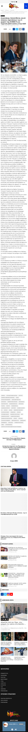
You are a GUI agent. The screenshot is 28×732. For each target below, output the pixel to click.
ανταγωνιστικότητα (16, 399)
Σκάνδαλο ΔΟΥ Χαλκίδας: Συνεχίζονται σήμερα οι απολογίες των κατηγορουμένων (17, 557)
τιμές (2, 424)
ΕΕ (1, 410)
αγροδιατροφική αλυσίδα (12, 395)
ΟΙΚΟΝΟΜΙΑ (4, 675)
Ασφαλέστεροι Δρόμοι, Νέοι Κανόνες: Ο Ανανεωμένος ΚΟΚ (19, 658)
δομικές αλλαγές (20, 408)
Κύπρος (15, 418)
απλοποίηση (21, 401)
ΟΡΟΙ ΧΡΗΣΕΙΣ (4, 700)
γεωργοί (8, 405)
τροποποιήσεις (9, 424)
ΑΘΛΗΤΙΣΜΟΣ (4, 679)
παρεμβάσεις (4, 422)
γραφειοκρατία (14, 405)
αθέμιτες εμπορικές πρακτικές (7, 397)
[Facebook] (11, 2)
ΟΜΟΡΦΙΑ (3, 689)
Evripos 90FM (4, 25)
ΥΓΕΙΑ (2, 681)
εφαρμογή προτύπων (14, 414)
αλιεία (17, 397)
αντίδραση (3, 401)
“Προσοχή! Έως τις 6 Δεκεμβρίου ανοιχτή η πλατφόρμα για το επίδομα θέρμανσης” (7, 659)
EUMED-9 (3, 395)
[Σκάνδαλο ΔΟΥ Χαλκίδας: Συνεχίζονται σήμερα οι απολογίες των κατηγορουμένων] (4, 557)
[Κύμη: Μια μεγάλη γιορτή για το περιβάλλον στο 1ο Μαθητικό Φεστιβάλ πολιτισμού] (4, 566)
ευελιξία (18, 412)
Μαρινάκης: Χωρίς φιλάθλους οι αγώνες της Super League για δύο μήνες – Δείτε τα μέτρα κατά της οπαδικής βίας (13, 489)
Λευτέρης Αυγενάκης (5, 420)
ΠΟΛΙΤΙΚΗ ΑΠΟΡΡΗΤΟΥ (6, 698)
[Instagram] (14, 2)
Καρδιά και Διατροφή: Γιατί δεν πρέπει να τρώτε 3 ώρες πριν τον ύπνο (17, 583)
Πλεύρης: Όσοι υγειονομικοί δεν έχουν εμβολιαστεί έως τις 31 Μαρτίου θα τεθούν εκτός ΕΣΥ (13, 537)
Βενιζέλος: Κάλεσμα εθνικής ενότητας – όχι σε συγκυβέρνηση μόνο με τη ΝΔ (14, 513)
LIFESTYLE (3, 683)
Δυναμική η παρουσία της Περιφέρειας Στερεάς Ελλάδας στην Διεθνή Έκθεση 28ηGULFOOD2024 (14, 447)
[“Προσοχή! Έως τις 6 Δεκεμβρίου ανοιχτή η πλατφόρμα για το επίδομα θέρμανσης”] (7, 651)
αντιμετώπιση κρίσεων (12, 401)
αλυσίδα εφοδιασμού (5, 399)
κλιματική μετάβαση (15, 416)
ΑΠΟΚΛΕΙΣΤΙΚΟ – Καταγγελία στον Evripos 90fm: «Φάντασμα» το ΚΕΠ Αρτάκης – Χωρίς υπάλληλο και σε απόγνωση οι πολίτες (16, 575)
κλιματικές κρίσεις (5, 416)
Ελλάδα (10, 410)
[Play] (12, 729)
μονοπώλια (22, 420)
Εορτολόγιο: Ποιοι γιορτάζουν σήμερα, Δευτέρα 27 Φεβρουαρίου (14, 438)
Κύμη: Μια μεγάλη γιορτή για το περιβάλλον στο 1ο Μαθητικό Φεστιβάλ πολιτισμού (17, 566)
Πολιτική (2, 15)
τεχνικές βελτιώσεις (19, 422)
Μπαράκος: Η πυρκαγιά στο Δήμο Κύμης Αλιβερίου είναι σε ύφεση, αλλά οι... (20, 643)
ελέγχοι (5, 410)
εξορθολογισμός (5, 412)
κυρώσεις (20, 418)
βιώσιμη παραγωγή (13, 403)
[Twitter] (12, 2)
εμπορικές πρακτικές (18, 410)
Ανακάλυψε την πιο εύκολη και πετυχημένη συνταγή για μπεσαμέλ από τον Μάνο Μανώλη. (17, 549)
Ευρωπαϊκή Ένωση (5, 414)
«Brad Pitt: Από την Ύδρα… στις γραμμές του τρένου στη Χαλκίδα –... (13, 623)
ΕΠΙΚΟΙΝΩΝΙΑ (4, 690)
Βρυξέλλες (21, 403)
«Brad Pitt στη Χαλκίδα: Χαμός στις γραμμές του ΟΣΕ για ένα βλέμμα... (6, 643)
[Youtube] (16, 2)
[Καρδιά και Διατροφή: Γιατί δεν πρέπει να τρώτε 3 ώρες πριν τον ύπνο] (4, 585)
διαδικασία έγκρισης (5, 408)
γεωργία (3, 405)
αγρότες (20, 395)
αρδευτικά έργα (4, 403)
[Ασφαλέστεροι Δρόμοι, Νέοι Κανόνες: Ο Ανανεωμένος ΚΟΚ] (20, 651)
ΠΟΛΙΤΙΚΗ (3, 677)
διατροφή (13, 408)
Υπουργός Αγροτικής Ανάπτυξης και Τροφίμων (11, 426)
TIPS (2, 687)
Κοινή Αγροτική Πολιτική (6, 418)
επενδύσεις (13, 412)
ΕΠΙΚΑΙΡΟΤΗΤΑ (4, 673)
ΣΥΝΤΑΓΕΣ (3, 685)
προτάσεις (10, 422)
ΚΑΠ (22, 414)
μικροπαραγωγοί (15, 420)
